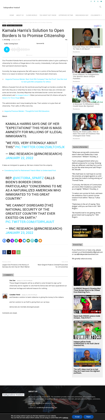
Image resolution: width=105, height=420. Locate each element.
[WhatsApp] (18, 252)
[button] (100, 7)
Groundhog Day (81, 15)
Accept (77, 417)
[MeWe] (36, 240)
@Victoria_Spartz (28, 178)
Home (12, 15)
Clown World (31, 15)
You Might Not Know (48, 15)
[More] (40, 240)
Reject (88, 417)
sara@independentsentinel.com (46, 407)
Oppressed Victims (66, 15)
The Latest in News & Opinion (14, 25)
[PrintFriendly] (32, 240)
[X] (97, 1)
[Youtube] (101, 1)
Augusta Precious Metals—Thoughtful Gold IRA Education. (27, 111)
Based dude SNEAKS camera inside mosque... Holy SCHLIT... (87, 317)
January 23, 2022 (19, 233)
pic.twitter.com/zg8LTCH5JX (40, 147)
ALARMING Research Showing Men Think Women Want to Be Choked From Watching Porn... (87, 290)
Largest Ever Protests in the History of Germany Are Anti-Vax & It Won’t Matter (16, 266)
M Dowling (7, 39)
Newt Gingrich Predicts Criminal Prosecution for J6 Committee (53, 266)
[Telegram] (24, 240)
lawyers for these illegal (11, 98)
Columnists (95, 15)
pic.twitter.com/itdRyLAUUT (30, 222)
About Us (20, 15)
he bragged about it (22, 95)
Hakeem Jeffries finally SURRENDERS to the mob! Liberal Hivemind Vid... (86, 343)
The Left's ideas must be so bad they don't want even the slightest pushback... (87, 371)
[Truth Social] (12, 240)
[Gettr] (20, 240)
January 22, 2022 (19, 158)
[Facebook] (91, 1)
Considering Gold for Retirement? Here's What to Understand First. (30, 170)
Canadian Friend (14, 295)
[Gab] (16, 240)
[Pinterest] (94, 1)
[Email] (28, 240)
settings (65, 418)
